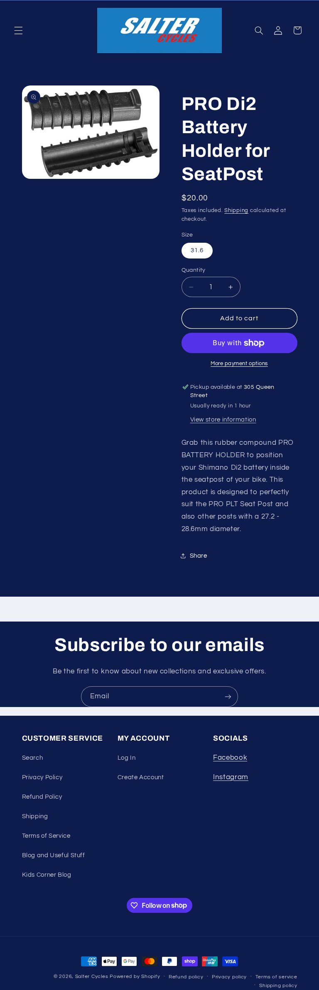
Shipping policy (278, 985)
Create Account (141, 777)
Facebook (230, 757)
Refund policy (186, 977)
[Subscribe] (228, 696)
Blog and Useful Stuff (53, 855)
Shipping (236, 210)
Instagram (230, 777)
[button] (18, 30)
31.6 (197, 250)
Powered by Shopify (135, 976)
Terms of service (276, 977)
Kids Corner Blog (46, 875)
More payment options (239, 363)
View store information (223, 420)
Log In (127, 758)
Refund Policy (42, 797)
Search (32, 758)
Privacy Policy (42, 777)
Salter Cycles (91, 976)
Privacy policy (229, 977)
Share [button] (198, 556)
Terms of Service (46, 836)
